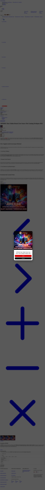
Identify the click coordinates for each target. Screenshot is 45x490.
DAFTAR (23, 258)
